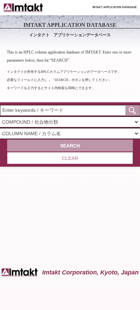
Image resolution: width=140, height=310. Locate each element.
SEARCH (70, 145)
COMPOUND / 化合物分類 (30, 122)
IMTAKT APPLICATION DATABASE (114, 7)
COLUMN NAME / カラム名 (31, 133)
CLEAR (70, 158)
